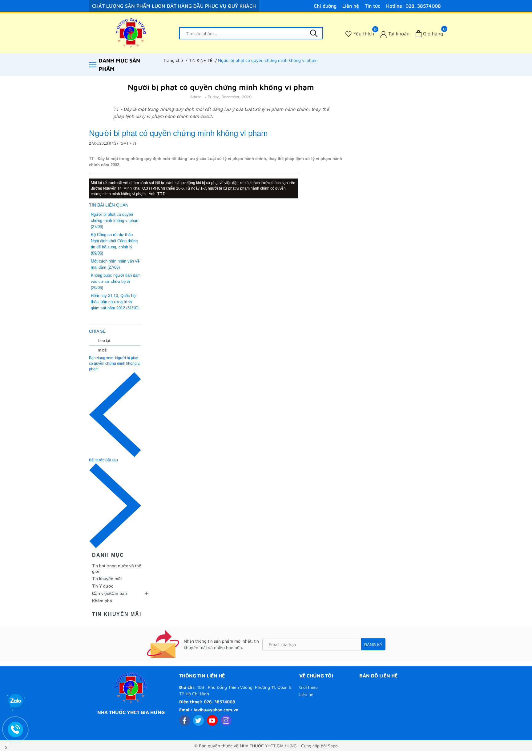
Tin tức (372, 6)
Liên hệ (350, 6)
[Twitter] (198, 720)
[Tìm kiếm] (313, 33)
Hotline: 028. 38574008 (413, 6)
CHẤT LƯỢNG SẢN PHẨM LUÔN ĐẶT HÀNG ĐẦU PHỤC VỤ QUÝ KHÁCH (174, 6)
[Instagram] (226, 720)
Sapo (333, 745)
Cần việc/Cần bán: (110, 593)
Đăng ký (373, 644)
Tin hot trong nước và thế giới (116, 568)
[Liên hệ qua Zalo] (15, 701)
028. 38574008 (219, 701)
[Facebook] (184, 720)
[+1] (339, 144)
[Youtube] (212, 720)
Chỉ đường (325, 6)
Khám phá (102, 600)
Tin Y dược (102, 586)
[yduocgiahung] (131, 33)
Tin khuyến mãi (107, 578)
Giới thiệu (308, 687)
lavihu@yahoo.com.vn (216, 709)
